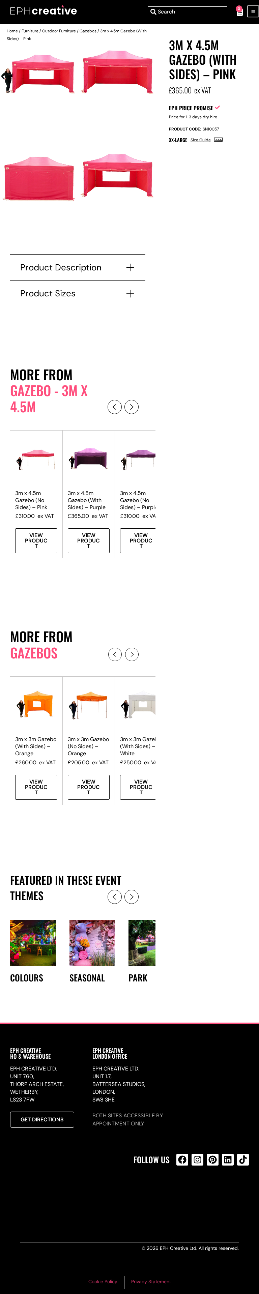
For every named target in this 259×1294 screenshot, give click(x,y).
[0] (236, 12)
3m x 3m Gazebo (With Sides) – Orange (35, 746)
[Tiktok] (243, 1160)
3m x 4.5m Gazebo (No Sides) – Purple (139, 500)
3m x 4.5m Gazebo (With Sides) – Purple (87, 500)
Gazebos (88, 31)
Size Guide (201, 140)
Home (12, 31)
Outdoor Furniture (59, 31)
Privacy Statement (151, 1281)
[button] (115, 407)
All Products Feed (184, 1188)
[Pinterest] (213, 1160)
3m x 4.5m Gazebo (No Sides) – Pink (31, 500)
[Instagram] (197, 1160)
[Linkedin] (228, 1160)
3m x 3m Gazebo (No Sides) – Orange (88, 746)
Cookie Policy (102, 1281)
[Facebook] (182, 1160)
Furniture (30, 31)
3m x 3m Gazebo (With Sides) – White (140, 746)
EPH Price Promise (191, 108)
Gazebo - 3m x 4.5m (49, 398)
